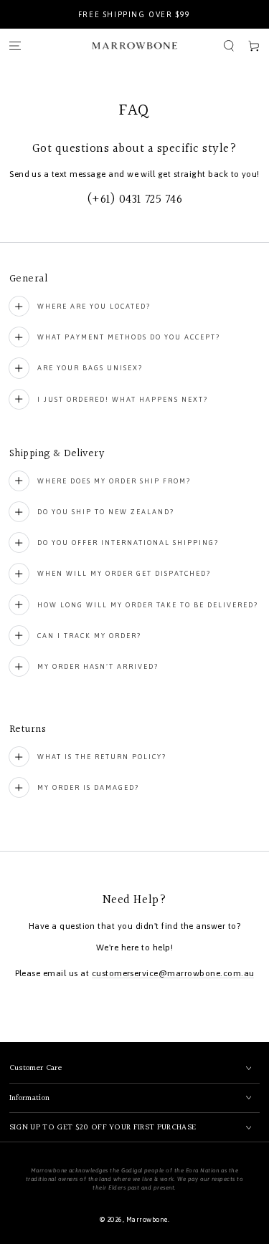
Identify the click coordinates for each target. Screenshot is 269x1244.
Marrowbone (147, 1219)
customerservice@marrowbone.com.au (173, 973)
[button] (228, 45)
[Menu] (14, 45)
